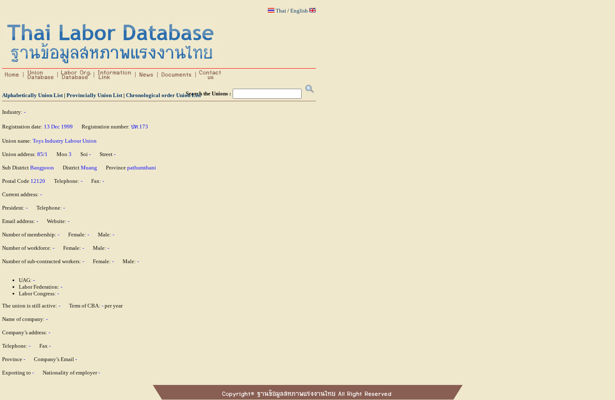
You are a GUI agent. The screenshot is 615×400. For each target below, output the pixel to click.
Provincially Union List (94, 95)
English (299, 11)
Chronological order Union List (163, 95)
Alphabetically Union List (32, 95)
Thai (281, 11)
